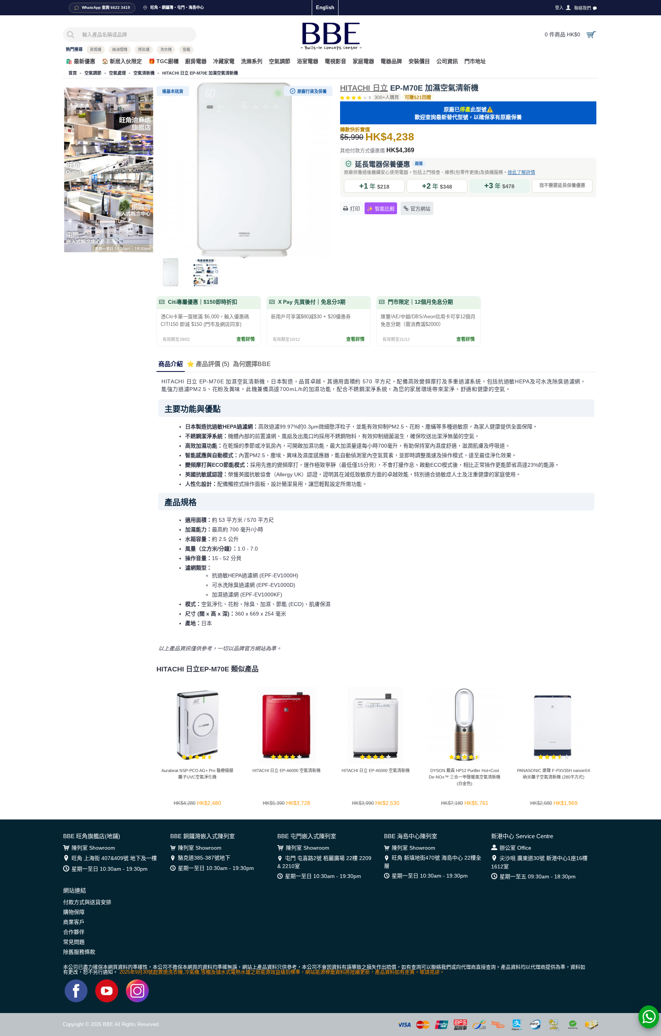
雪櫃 (186, 49)
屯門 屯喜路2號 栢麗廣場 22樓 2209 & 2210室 (324, 862)
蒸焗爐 (95, 49)
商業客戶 (74, 922)
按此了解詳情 (521, 172)
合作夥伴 (74, 932)
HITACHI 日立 (364, 88)
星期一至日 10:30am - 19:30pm (110, 869)
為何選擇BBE (252, 364)
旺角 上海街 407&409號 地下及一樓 (114, 858)
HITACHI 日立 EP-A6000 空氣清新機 (286, 770)
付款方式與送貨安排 (87, 902)
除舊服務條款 (79, 952)
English (325, 7)
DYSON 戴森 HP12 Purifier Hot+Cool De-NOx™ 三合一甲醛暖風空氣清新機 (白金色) (464, 777)
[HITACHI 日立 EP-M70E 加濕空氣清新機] (244, 170)
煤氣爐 (144, 49)
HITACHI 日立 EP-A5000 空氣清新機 (376, 770)
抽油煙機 (119, 49)
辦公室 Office (515, 848)
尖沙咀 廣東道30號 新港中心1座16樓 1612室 (539, 862)
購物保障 (74, 912)
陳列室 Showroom (93, 848)
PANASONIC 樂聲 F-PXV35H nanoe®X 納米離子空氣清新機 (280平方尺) (553, 773)
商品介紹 (170, 364)
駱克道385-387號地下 (204, 858)
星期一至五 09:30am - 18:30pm (538, 876)
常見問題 (74, 942)
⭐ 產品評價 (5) (208, 364)
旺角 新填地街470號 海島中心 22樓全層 (432, 861)
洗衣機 (166, 49)
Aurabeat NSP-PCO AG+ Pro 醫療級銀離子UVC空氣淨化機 (197, 773)
